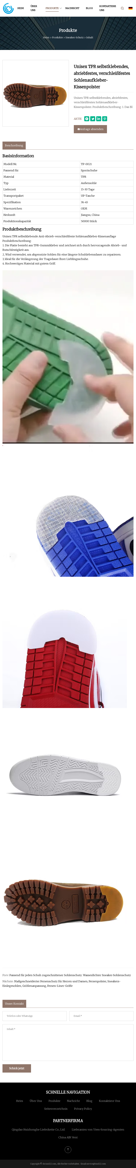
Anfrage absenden (91, 129)
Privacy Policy (83, 1108)
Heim (20, 8)
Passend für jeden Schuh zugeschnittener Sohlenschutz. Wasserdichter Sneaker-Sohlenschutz (70, 975)
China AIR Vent (68, 1137)
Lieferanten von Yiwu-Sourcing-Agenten (98, 1129)
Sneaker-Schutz (75, 37)
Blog (89, 8)
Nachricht (72, 8)
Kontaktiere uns (107, 8)
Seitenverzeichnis (56, 1108)
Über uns (34, 8)
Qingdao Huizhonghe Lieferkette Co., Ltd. (38, 1129)
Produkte (52, 8)
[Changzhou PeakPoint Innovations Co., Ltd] (8, 8)
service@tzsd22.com (96, 1164)
